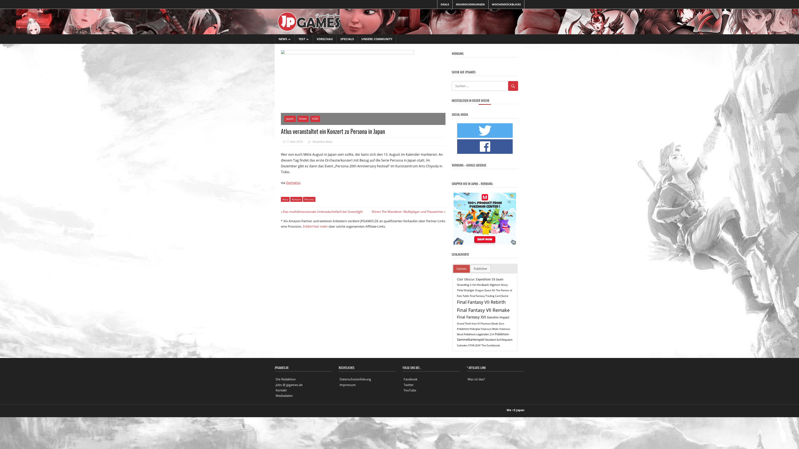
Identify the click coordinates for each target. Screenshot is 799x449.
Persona (309, 199)
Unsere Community (376, 39)
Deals (445, 4)
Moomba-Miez (323, 142)
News (283, 39)
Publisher (480, 268)
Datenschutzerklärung (355, 379)
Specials (347, 39)
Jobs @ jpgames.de (289, 385)
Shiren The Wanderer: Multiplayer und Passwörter (407, 212)
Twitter (409, 385)
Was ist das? (476, 379)
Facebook (410, 379)
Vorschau (325, 39)
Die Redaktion (286, 379)
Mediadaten (284, 395)
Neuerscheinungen (470, 4)
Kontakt (281, 390)
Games (461, 268)
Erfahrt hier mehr (315, 226)
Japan (290, 119)
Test (302, 39)
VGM (315, 119)
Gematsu (293, 182)
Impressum (348, 385)
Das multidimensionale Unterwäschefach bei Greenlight (323, 212)
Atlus (285, 199)
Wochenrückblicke (506, 4)
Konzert (296, 199)
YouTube (410, 390)
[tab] (461, 269)
